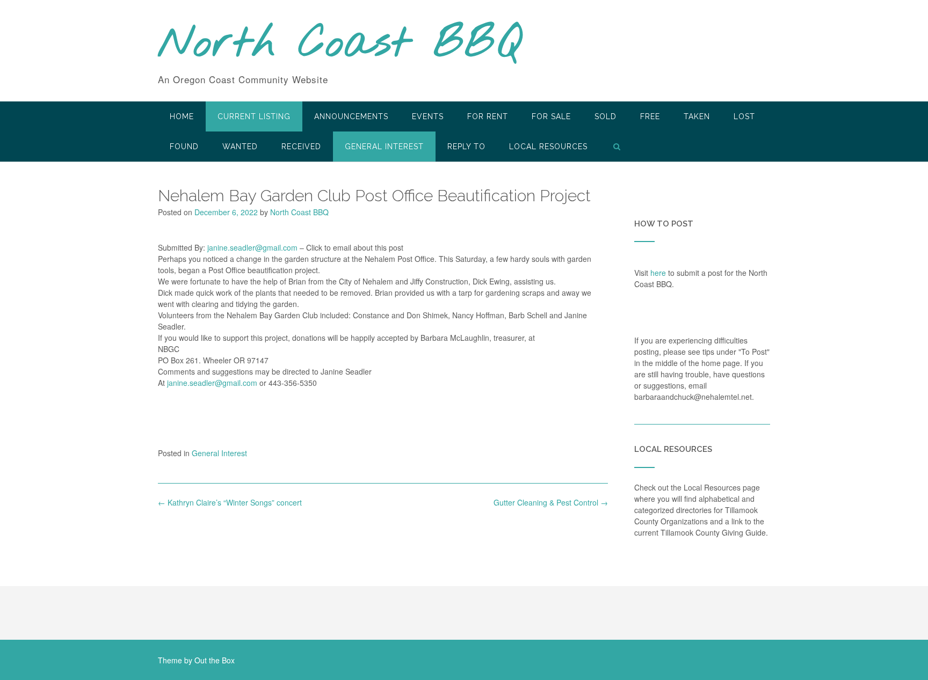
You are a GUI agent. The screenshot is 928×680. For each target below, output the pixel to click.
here (658, 272)
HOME (182, 116)
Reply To (466, 146)
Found (184, 146)
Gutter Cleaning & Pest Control (551, 502)
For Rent (487, 116)
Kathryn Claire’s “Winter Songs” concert (230, 502)
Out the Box (214, 660)
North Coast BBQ (339, 44)
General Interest (384, 146)
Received (301, 146)
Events (428, 116)
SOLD (606, 116)
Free (650, 116)
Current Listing (254, 116)
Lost (744, 116)
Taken (697, 116)
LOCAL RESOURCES (548, 146)
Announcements (351, 116)
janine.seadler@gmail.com (252, 247)
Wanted (240, 146)
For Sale (551, 116)
